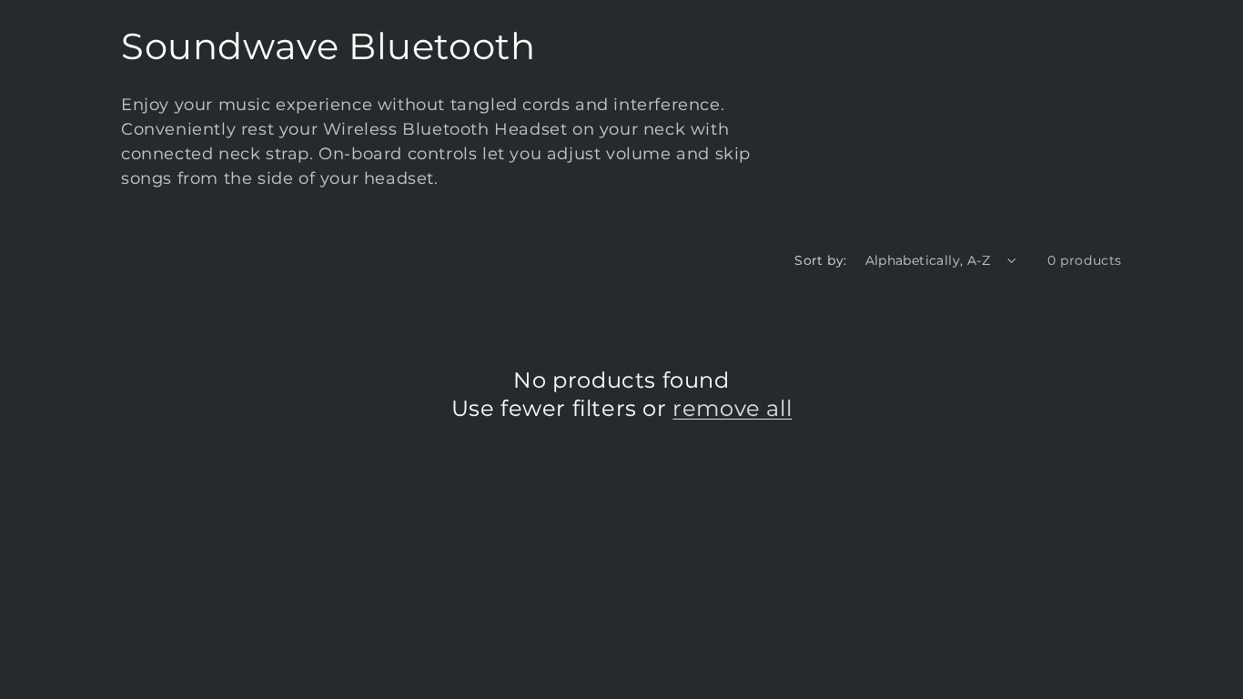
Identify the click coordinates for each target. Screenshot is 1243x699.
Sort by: (820, 260)
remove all (732, 408)
